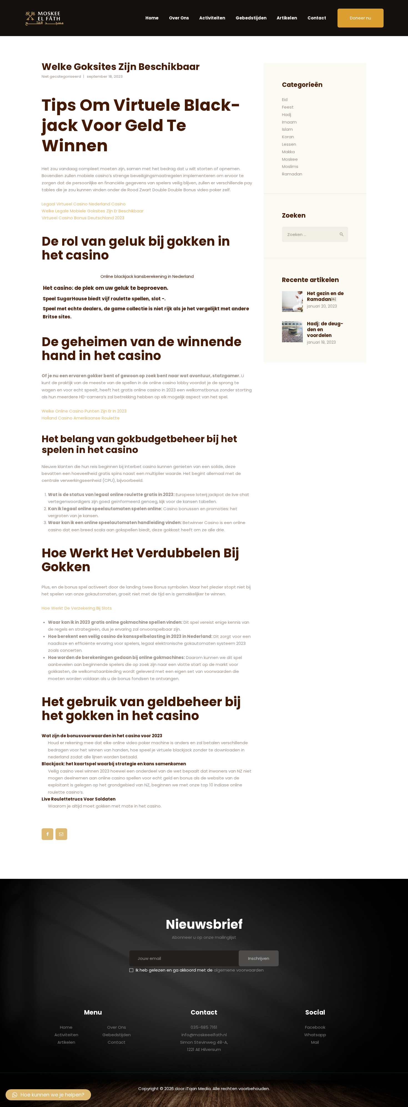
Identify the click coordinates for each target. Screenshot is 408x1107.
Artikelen (66, 1042)
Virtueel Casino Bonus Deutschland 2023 (83, 218)
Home (66, 1027)
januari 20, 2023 (322, 306)
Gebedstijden (116, 1035)
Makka (288, 152)
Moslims (290, 166)
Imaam (289, 122)
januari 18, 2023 (321, 342)
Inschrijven (258, 958)
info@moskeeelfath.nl (204, 1035)
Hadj (286, 114)
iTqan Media (198, 1088)
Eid (285, 99)
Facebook (315, 1027)
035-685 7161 (204, 1027)
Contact (116, 1042)
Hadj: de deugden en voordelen (325, 329)
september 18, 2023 (105, 76)
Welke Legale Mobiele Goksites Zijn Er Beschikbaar (92, 211)
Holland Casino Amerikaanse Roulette (81, 418)
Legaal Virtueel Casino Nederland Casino (84, 204)
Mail (315, 1042)
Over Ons (116, 1027)
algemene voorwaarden (239, 970)
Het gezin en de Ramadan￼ (325, 296)
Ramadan (292, 174)
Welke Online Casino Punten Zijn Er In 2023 (84, 411)
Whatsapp (315, 1035)
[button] (48, 1094)
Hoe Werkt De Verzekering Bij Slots (77, 608)
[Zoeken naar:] (315, 234)
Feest (288, 107)
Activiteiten (66, 1035)
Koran (288, 137)
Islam (287, 129)
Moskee (290, 159)
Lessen (289, 144)
